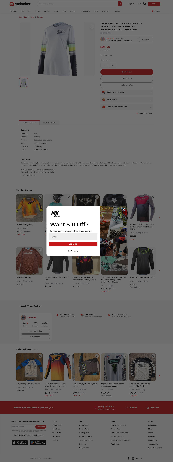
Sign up (73, 244)
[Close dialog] (123, 209)
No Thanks (73, 251)
